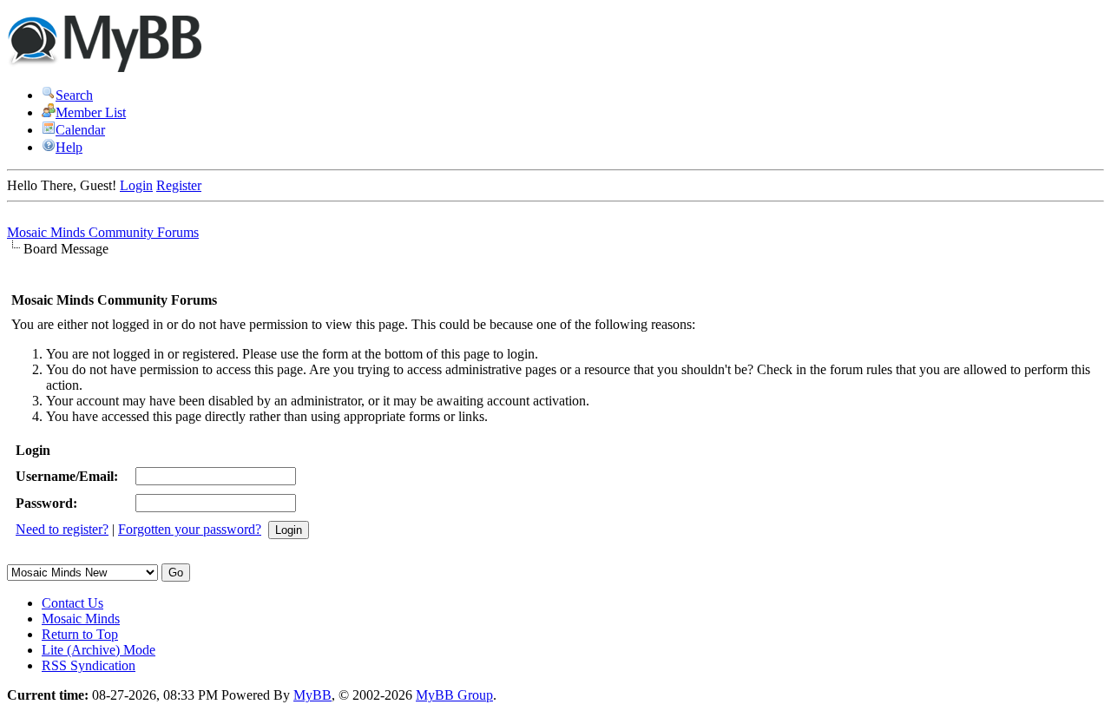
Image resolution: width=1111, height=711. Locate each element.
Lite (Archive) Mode (98, 649)
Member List (91, 112)
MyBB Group (454, 695)
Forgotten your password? (189, 529)
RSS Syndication (88, 665)
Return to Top (80, 634)
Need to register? (62, 529)
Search (74, 95)
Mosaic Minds (81, 618)
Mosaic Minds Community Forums (103, 232)
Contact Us (72, 603)
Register (178, 185)
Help (69, 147)
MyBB (312, 695)
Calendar (80, 129)
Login (136, 185)
